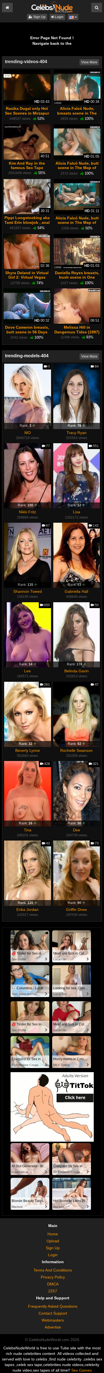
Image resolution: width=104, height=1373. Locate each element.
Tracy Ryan (77, 432)
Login (59, 17)
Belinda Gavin (76, 671)
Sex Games (81, 1370)
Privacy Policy (53, 1277)
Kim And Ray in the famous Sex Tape (27, 165)
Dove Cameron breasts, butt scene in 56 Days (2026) (27, 331)
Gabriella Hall (76, 591)
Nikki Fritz (27, 512)
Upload (53, 1241)
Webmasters (53, 1320)
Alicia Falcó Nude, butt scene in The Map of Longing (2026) (77, 167)
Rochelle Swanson (76, 750)
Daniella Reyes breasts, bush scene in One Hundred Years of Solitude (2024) (77, 280)
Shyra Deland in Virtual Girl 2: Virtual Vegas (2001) (27, 277)
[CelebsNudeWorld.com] (52, 6)
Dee (76, 830)
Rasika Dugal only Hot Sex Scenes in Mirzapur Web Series (27, 113)
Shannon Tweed (27, 591)
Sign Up (38, 17)
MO (27, 432)
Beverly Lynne (27, 750)
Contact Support (53, 1313)
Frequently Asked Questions (52, 1306)
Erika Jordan (27, 909)
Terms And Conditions (53, 1270)
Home (52, 1234)
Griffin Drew (76, 909)
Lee (27, 671)
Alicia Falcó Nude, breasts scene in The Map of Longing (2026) (76, 113)
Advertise (53, 1327)
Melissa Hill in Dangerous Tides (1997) (77, 329)
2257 (52, 1291)
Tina (27, 830)
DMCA (53, 1284)
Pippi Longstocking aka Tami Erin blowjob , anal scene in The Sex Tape (27, 222)
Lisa (76, 512)
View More (89, 62)
